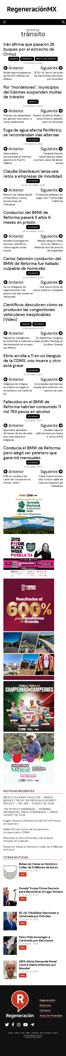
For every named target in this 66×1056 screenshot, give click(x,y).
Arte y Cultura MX (46, 1033)
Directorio (45, 1005)
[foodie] (28, 576)
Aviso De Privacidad (51, 1015)
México (33, 101)
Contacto (45, 1010)
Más (22, 874)
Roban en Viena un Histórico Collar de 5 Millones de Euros (33, 848)
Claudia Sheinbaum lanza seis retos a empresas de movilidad (32, 174)
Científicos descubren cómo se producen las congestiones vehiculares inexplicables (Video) (33, 312)
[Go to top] (60, 1044)
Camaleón (35, 1033)
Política (11, 1033)
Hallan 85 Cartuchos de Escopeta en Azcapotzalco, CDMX (26, 831)
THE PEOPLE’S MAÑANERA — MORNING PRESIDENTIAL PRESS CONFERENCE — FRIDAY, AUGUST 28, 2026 (30, 812)
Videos (55, 1033)
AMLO (23, 1033)
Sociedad (33, 139)
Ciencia (26, 324)
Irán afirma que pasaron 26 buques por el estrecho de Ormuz (28, 49)
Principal (27, 58)
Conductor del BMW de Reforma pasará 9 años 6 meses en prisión (27, 217)
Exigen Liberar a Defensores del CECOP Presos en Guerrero (32, 822)
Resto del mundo (46, 58)
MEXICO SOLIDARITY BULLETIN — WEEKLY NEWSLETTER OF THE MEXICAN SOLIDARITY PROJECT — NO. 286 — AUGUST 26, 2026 (30, 800)
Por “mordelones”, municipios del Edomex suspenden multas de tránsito (32, 92)
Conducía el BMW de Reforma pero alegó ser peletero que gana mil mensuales (31, 452)
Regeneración (47, 1000)
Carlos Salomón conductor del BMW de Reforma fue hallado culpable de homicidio (32, 263)
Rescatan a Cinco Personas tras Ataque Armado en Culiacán (28, 839)
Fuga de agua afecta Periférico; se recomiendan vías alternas (32, 133)
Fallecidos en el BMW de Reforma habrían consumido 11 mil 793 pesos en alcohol (32, 406)
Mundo (14, 58)
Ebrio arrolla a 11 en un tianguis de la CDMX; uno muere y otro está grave (32, 360)
